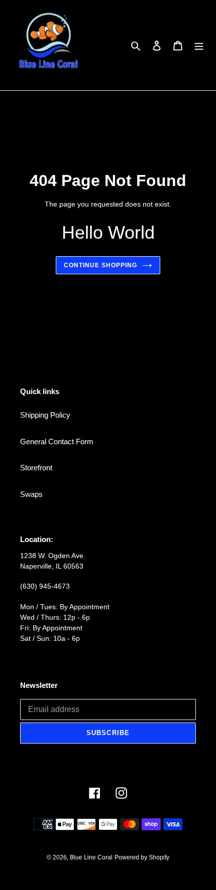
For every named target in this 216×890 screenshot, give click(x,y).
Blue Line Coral (91, 857)
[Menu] (198, 45)
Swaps (31, 494)
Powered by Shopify (142, 857)
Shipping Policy (45, 415)
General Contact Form (56, 441)
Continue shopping (100, 265)
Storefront (36, 467)
